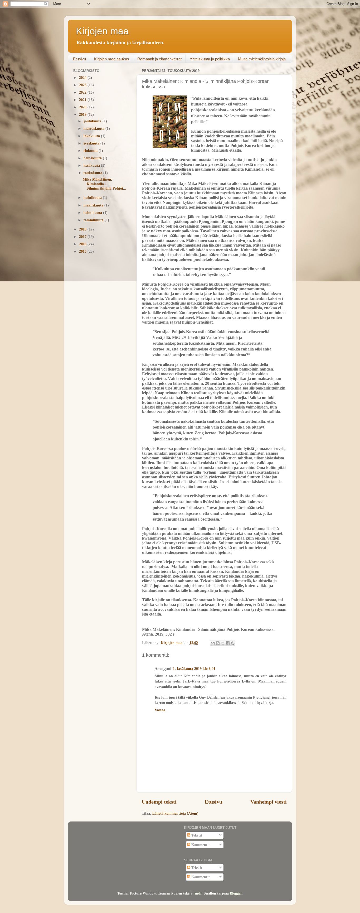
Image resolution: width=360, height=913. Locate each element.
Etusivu (79, 59)
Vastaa (160, 710)
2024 (83, 77)
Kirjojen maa (102, 31)
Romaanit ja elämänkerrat (159, 59)
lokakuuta (92, 136)
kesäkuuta (92, 165)
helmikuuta (93, 212)
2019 (83, 114)
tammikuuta (94, 220)
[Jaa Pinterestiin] (232, 643)
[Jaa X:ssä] (222, 643)
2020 (83, 107)
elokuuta (91, 150)
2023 (83, 85)
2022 (83, 92)
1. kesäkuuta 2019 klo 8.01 (194, 668)
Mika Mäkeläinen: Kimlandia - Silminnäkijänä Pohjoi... (104, 184)
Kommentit (200, 845)
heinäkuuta (93, 158)
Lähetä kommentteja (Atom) (175, 813)
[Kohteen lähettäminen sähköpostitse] (212, 643)
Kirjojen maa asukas (111, 59)
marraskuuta (94, 128)
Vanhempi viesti (268, 802)
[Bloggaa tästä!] (217, 643)
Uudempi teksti (159, 802)
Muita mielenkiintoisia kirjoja (262, 59)
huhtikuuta (93, 197)
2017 (83, 236)
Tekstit (196, 835)
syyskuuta (92, 143)
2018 (83, 229)
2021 (83, 100)
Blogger (236, 893)
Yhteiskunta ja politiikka (210, 59)
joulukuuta (93, 121)
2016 (83, 244)
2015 (83, 251)
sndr (198, 893)
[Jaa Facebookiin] (227, 643)
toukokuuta (93, 173)
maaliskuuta (94, 205)
